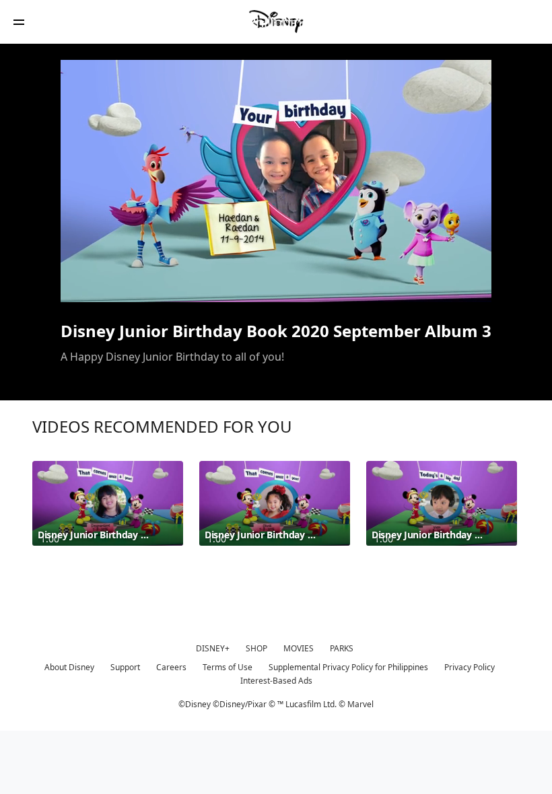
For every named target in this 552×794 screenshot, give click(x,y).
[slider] (276, 265)
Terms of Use (227, 667)
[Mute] (117, 284)
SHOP (256, 648)
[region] (276, 181)
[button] (19, 22)
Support (125, 667)
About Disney (69, 667)
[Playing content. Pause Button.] (88, 284)
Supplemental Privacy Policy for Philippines (348, 667)
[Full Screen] (460, 284)
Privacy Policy (469, 667)
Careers (171, 667)
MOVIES (298, 648)
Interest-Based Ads (276, 680)
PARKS (341, 648)
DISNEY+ (213, 648)
